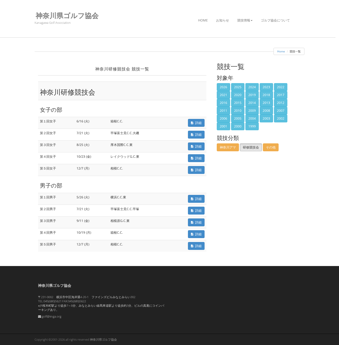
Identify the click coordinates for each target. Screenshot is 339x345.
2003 (266, 118)
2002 (280, 118)
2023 (266, 87)
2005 (237, 118)
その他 (271, 147)
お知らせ (222, 20)
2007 (280, 110)
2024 (252, 87)
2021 (223, 95)
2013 (266, 102)
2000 (237, 126)
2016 (223, 102)
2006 (223, 118)
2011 (223, 110)
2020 (237, 95)
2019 (252, 95)
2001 (223, 126)
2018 (266, 95)
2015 (237, 102)
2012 (280, 102)
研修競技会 (251, 147)
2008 (266, 110)
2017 (280, 95)
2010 (237, 110)
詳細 (197, 123)
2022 (280, 87)
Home (203, 20)
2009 (252, 110)
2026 (223, 87)
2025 (237, 87)
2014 (252, 102)
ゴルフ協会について (275, 20)
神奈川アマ (228, 147)
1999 (252, 126)
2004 (252, 118)
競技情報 (243, 20)
